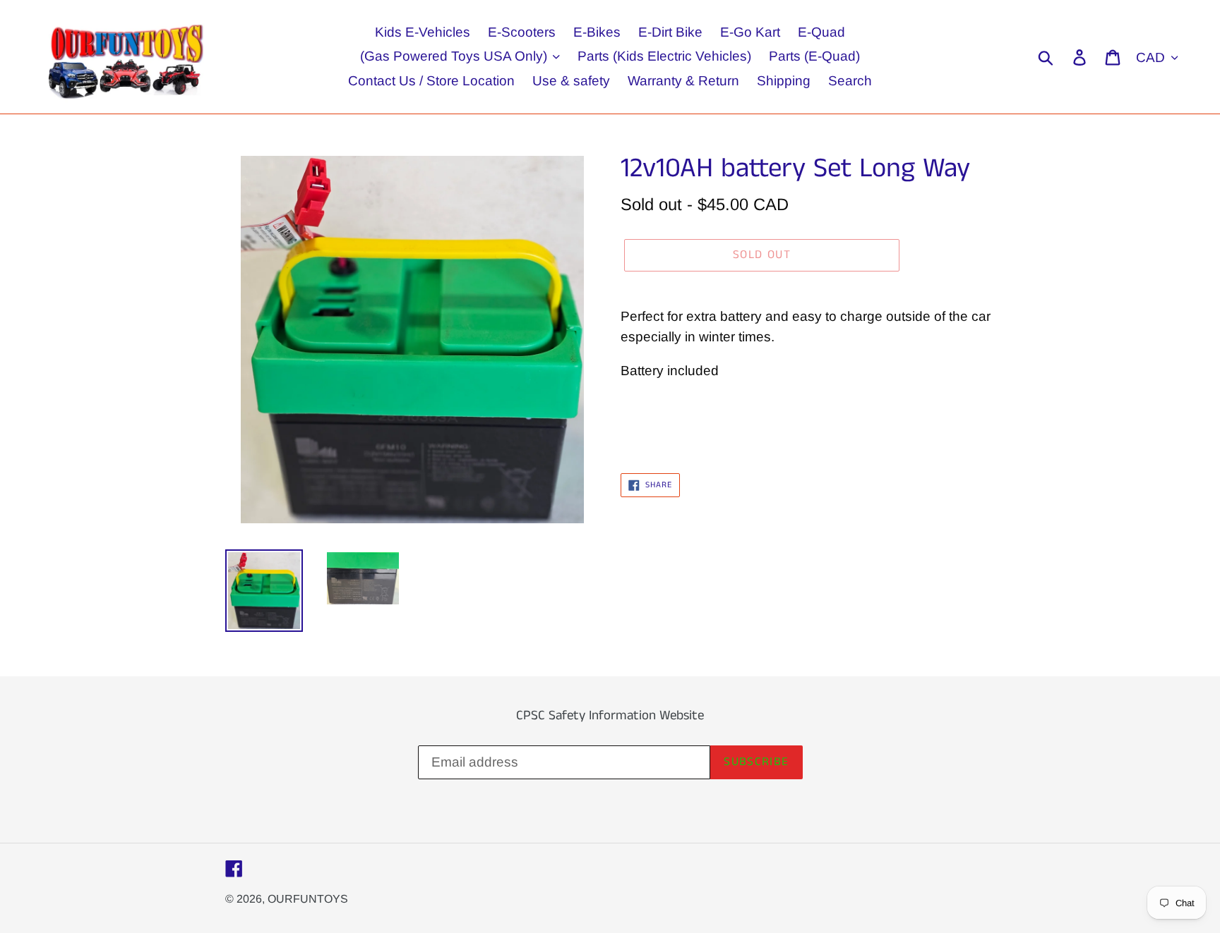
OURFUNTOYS (308, 899)
